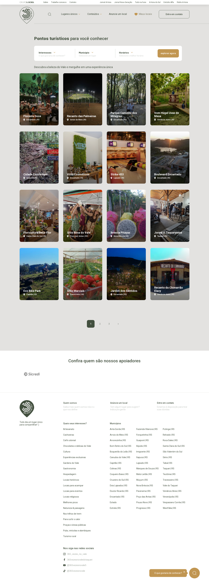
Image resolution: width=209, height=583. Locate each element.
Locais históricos (71, 480)
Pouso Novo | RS (144, 502)
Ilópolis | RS (141, 446)
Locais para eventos (72, 491)
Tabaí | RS (167, 463)
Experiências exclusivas (74, 457)
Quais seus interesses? (75, 423)
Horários (124, 52)
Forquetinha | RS (144, 435)
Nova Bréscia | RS (144, 485)
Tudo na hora (140, 2)
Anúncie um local (118, 403)
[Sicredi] (32, 374)
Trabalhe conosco (58, 2)
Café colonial (69, 440)
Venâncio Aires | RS (172, 491)
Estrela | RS (115, 508)
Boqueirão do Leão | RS (121, 451)
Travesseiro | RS (170, 480)
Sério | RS (167, 457)
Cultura (66, 451)
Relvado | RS (169, 435)
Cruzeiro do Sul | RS (119, 480)
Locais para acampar (73, 485)
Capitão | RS (115, 463)
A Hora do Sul (154, 2)
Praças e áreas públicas (74, 525)
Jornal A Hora (105, 2)
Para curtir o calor (71, 519)
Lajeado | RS (142, 463)
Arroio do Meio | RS (119, 435)
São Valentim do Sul (172, 451)
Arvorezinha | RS (118, 440)
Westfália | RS (169, 508)
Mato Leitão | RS (144, 474)
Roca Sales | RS (170, 440)
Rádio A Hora (182, 2)
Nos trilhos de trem (72, 514)
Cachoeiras (68, 435)
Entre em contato (174, 14)
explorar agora (168, 53)
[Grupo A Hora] (27, 2)
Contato (72, 2)
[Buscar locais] (49, 14)
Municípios (115, 423)
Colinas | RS (115, 468)
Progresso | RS (143, 508)
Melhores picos (70, 502)
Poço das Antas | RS (146, 496)
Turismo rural (69, 536)
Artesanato (68, 429)
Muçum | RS (142, 480)
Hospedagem (69, 474)
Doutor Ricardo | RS (119, 491)
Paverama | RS (143, 491)
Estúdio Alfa (169, 2)
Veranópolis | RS (170, 496)
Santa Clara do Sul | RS (174, 446)
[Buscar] (194, 573)
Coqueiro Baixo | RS (119, 474)
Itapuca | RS (142, 457)
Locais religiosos (71, 496)
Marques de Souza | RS (147, 468)
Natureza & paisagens (73, 508)
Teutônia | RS (169, 474)
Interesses (45, 52)
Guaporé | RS (142, 440)
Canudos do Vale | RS (120, 457)
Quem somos (70, 403)
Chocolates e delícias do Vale (77, 446)
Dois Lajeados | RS (118, 485)
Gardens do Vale (71, 463)
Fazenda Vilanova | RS (147, 429)
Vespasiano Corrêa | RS (174, 502)
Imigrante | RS (143, 451)
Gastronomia (69, 468)
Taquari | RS (168, 468)
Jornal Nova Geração (123, 2)
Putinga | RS (168, 429)
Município (84, 52)
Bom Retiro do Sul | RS (120, 446)
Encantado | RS (117, 496)
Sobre (45, 2)
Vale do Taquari (170, 485)
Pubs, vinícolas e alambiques (77, 530)
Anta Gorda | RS (117, 429)
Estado (113, 502)
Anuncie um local (118, 14)
